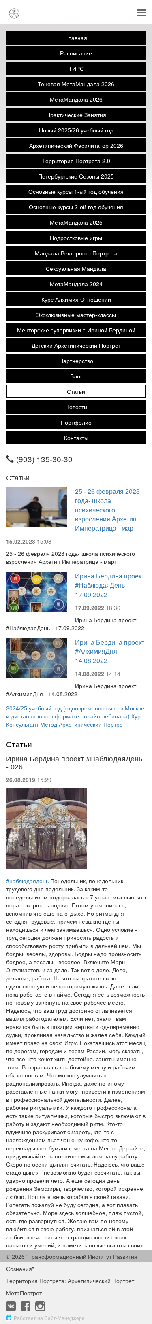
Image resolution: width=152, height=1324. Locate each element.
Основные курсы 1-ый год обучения (76, 191)
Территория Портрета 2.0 (76, 161)
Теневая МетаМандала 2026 (76, 84)
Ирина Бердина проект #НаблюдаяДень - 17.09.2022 (109, 585)
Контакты (76, 438)
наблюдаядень (27, 881)
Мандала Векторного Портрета (76, 253)
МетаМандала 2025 (76, 222)
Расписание (76, 53)
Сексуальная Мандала (76, 268)
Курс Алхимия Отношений (76, 299)
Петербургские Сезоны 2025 (76, 176)
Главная (76, 38)
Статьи (76, 391)
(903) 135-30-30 (44, 458)
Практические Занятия (76, 115)
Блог (76, 376)
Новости (76, 407)
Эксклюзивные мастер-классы (76, 314)
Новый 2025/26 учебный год (76, 130)
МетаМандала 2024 (76, 284)
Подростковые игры (76, 238)
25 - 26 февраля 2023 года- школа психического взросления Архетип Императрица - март (107, 510)
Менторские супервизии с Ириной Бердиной (76, 330)
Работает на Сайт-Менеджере (49, 1317)
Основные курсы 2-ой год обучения (76, 207)
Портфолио (76, 422)
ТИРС (76, 68)
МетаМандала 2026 (76, 99)
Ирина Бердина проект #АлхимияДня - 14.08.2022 (109, 651)
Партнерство (76, 361)
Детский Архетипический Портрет (76, 345)
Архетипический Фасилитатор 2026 (76, 145)
